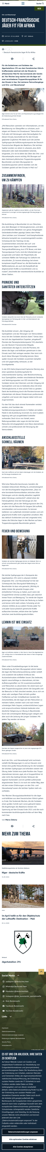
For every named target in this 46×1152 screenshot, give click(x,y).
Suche (38, 3)
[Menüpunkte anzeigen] (9, 49)
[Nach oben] (41, 972)
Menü (7, 3)
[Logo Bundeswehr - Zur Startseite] (23, 3)
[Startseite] (3, 49)
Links (4, 1016)
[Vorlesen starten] (12, 59)
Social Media (8, 975)
